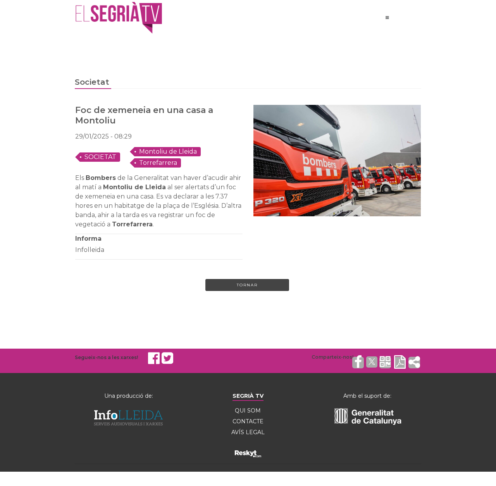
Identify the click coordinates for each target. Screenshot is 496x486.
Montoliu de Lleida (168, 151)
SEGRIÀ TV (248, 395)
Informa (88, 238)
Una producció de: (128, 395)
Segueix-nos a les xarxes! (106, 357)
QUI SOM (248, 410)
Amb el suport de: (367, 395)
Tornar (247, 284)
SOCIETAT (100, 157)
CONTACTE (248, 421)
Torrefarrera (158, 162)
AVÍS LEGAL (248, 432)
